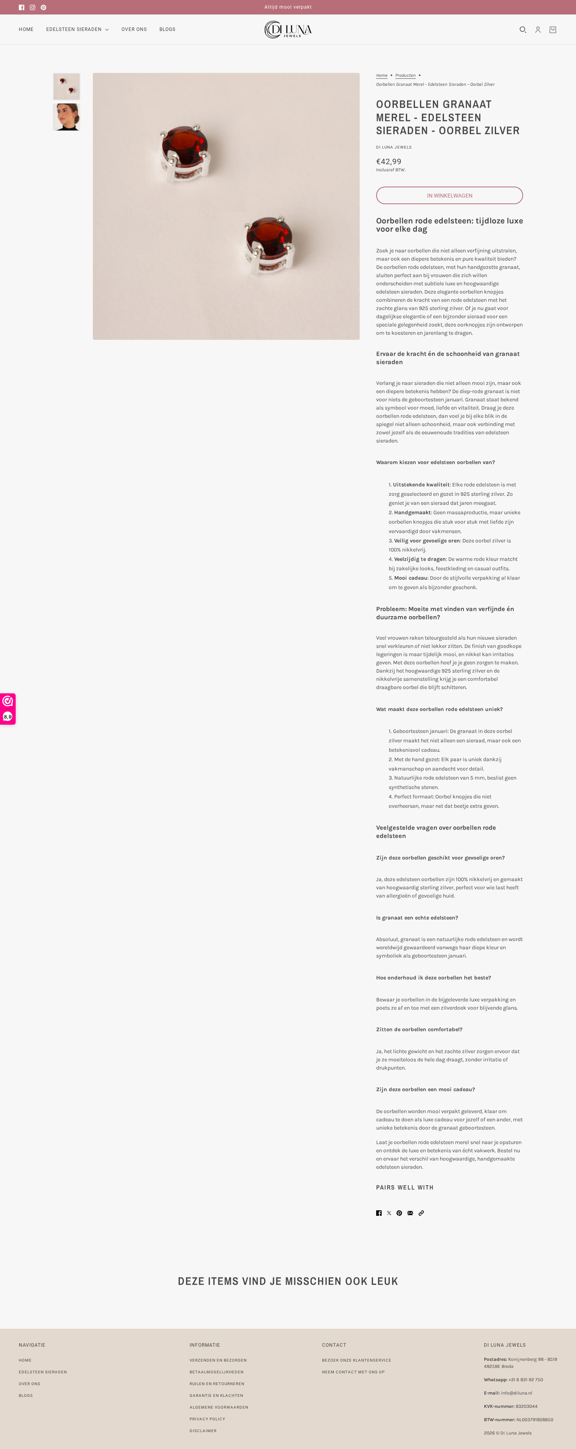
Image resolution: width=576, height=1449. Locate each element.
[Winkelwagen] (553, 29)
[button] (421, 1213)
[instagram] (32, 7)
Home (382, 75)
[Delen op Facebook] (379, 1213)
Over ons (29, 1384)
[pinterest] (43, 7)
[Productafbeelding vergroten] (226, 206)
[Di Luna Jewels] (288, 29)
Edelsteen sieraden (43, 1372)
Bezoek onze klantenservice (356, 1360)
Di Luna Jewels (394, 147)
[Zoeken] (523, 29)
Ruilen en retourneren (217, 1384)
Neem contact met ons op (353, 1372)
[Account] (538, 29)
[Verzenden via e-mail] (410, 1213)
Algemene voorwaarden (219, 1407)
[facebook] (21, 7)
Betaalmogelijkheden (217, 1372)
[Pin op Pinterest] (399, 1213)
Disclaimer (203, 1431)
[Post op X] (389, 1213)
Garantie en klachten (216, 1395)
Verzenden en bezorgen (218, 1360)
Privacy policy (207, 1419)
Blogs (26, 1395)
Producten (405, 75)
